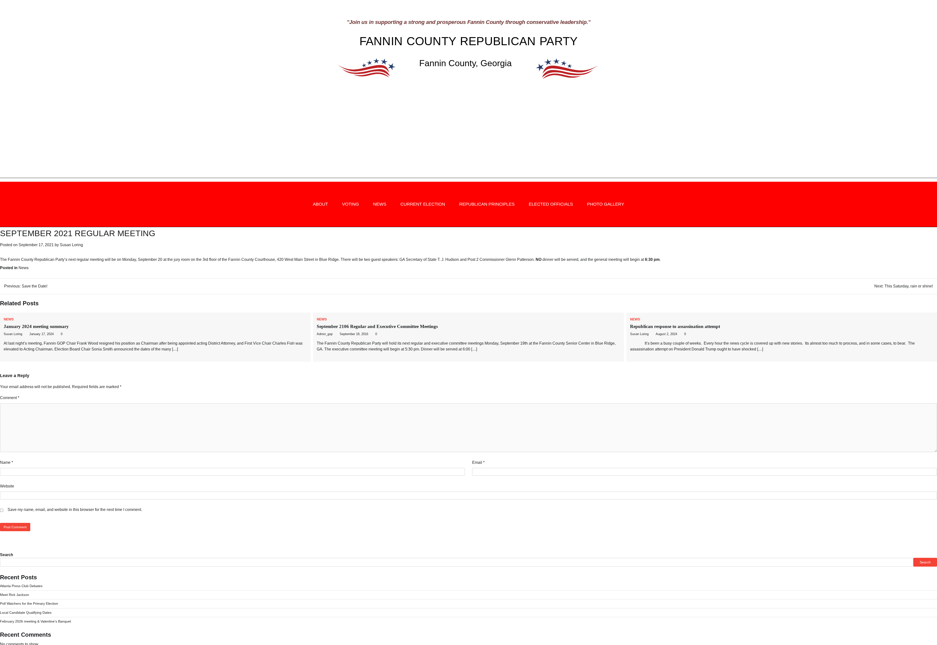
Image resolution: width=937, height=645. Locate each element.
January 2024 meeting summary (36, 326)
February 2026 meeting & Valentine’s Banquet (35, 621)
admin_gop (325, 334)
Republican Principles (487, 204)
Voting (350, 204)
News (379, 204)
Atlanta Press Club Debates (21, 586)
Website (7, 486)
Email (478, 462)
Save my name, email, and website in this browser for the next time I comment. (75, 510)
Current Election (422, 204)
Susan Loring (71, 245)
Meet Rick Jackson (14, 595)
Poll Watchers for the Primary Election (29, 603)
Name (6, 462)
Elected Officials (551, 204)
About (320, 204)
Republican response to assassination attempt (675, 326)
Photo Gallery (605, 204)
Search (6, 555)
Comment (9, 398)
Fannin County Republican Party (468, 41)
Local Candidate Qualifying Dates (25, 612)
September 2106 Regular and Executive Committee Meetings (377, 326)
